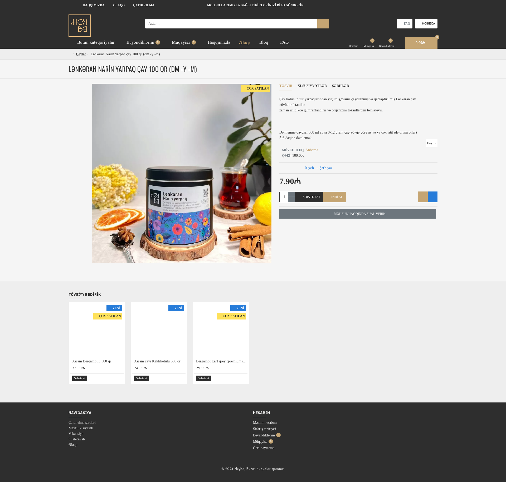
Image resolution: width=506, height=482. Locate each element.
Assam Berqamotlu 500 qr (91, 361)
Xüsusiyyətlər (312, 86)
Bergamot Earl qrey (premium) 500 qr (221, 361)
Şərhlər (340, 86)
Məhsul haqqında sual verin (360, 214)
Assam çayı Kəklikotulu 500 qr (157, 361)
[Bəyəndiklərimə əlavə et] (423, 196)
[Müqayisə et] (432, 196)
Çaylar (81, 54)
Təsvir (285, 86)
